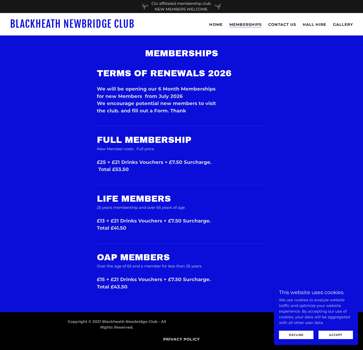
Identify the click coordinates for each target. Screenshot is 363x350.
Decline (296, 335)
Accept (335, 335)
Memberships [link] (245, 24)
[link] (94, 26)
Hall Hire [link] (314, 24)
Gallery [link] (343, 24)
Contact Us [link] (282, 24)
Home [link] (216, 24)
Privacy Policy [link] (181, 339)
